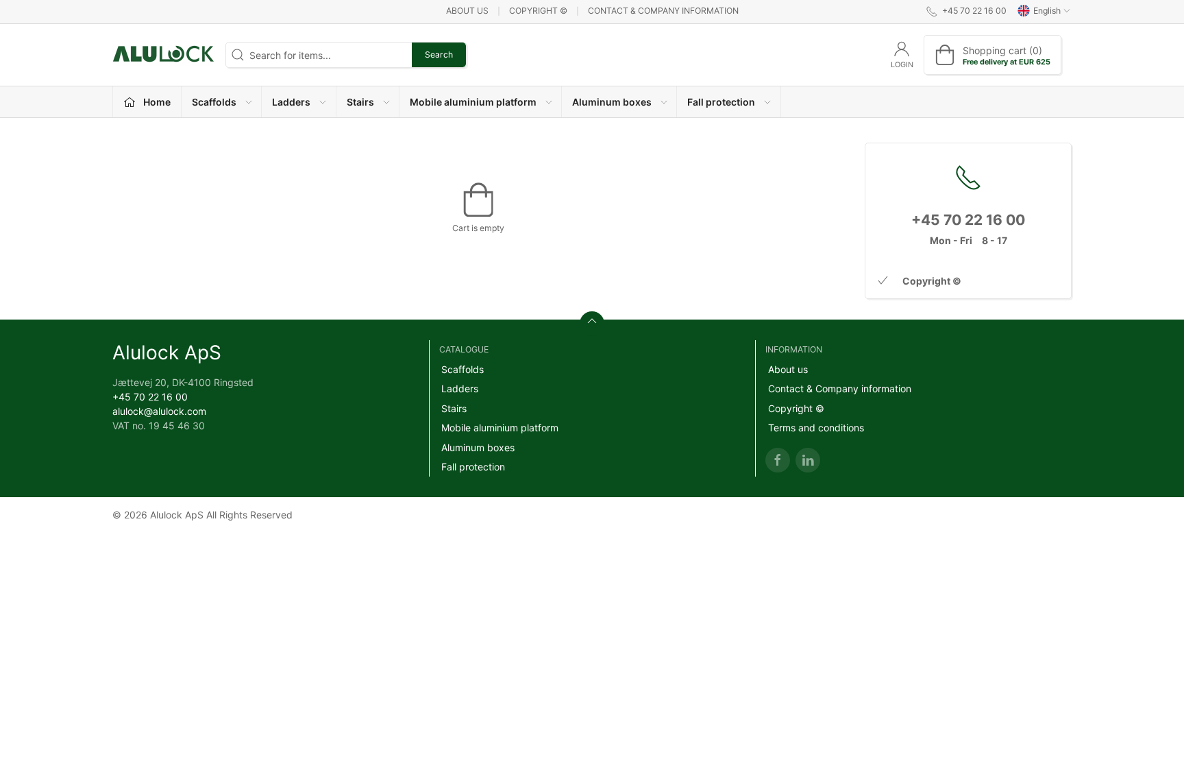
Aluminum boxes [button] (612, 102)
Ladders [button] (291, 102)
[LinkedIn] (808, 460)
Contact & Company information (663, 10)
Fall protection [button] (721, 102)
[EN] (163, 54)
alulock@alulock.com (159, 411)
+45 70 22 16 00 (150, 397)
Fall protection (473, 466)
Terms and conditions (816, 427)
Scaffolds (462, 369)
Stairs (454, 408)
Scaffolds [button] (214, 102)
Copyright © (538, 10)
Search (439, 54)
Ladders (459, 388)
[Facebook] (777, 460)
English (1047, 10)
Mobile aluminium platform (499, 427)
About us (467, 10)
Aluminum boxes (478, 447)
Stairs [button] (360, 102)
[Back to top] (592, 323)
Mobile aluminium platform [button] (473, 102)
